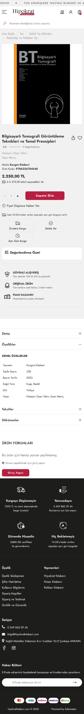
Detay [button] (6, 333)
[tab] (42, 334)
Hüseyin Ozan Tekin (14, 153)
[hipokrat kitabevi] (22, 12)
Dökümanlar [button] (10, 420)
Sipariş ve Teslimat (13, 599)
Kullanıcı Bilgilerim (13, 587)
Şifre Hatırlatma (11, 582)
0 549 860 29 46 (17, 627)
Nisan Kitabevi (53, 582)
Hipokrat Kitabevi (55, 576)
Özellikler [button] (9, 344)
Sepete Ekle (45, 195)
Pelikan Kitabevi (54, 587)
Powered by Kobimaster (63, 709)
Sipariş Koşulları (11, 593)
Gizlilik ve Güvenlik (14, 605)
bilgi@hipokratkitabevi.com (23, 634)
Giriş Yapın (15, 473)
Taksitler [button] (7, 409)
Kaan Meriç (9, 157)
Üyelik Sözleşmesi (13, 576)
